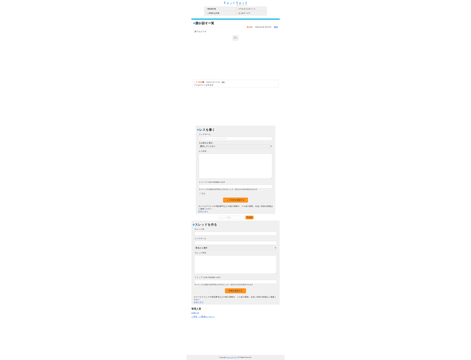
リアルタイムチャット (247, 9)
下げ (203, 194)
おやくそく (203, 211)
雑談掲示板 (211, 9)
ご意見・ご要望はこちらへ (203, 317)
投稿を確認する (235, 291)
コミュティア (232, 357)
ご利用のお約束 (213, 13)
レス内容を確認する (235, 200)
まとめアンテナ (244, 13)
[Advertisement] (235, 61)
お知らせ (195, 313)
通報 (276, 27)
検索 (250, 217)
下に (235, 38)
